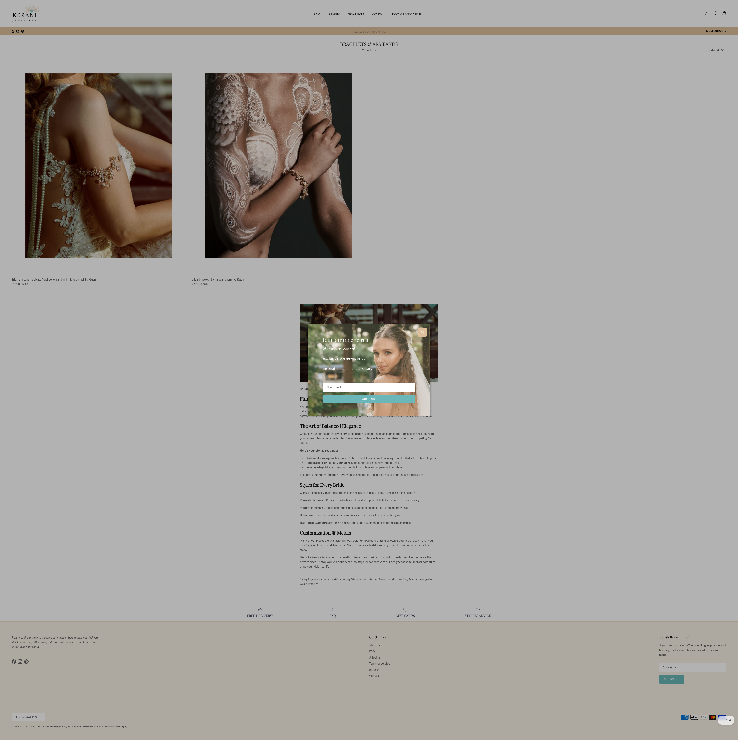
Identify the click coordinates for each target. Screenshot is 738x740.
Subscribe (369, 399)
